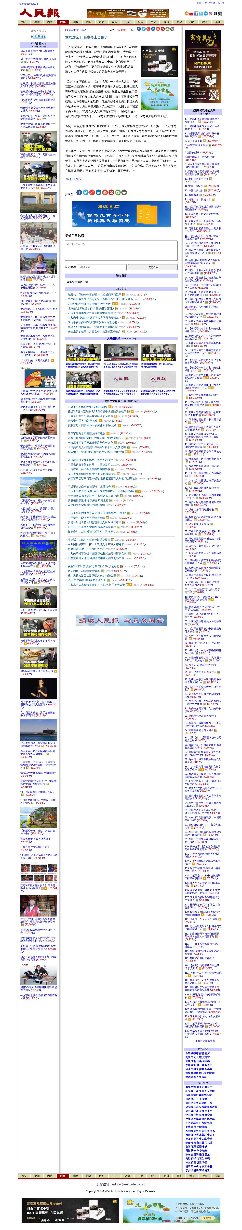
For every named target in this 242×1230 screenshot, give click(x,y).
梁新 (193, 1162)
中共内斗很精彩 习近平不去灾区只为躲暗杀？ (107, 317)
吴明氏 (197, 1103)
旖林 (193, 1150)
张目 (201, 1154)
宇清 (199, 1127)
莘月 (201, 1114)
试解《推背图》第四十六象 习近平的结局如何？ (109, 438)
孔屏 (207, 1053)
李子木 (197, 1077)
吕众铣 (208, 1114)
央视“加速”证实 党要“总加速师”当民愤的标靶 (106, 566)
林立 (188, 1162)
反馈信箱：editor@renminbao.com (121, 1184)
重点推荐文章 (39, 43)
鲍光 (188, 1142)
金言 (204, 1119)
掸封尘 (189, 1103)
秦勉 (188, 1087)
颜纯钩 (203, 1095)
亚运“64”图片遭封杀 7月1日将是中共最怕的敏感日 (112, 411)
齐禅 (193, 1158)
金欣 (188, 1053)
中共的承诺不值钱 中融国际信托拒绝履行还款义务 (110, 553)
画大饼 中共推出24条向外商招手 (100, 580)
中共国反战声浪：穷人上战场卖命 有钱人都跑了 (107, 544)
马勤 (188, 1158)
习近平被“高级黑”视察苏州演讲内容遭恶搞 (103, 322)
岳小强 (208, 1069)
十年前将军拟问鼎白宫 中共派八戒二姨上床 (106, 495)
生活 (140, 22)
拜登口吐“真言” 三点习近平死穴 (97, 549)
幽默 (75, 22)
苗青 (188, 1134)
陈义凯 (211, 1119)
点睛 (193, 1127)
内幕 (50, 22)
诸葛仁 (200, 1158)
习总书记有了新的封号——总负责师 (100, 464)
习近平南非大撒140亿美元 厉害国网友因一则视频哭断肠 (116, 491)
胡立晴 (211, 1073)
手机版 (212, 3)
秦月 (204, 1099)
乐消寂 (195, 1110)
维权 (192, 22)
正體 (205, 3)
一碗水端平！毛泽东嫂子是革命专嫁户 (102, 442)
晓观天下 (196, 1123)
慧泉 (204, 1127)
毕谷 (188, 1123)
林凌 (196, 1166)
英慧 (188, 1127)
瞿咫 (193, 1146)
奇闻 (101, 22)
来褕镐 (205, 1107)
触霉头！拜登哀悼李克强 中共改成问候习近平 (108, 294)
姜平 (196, 1138)
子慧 (209, 1166)
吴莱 (207, 1154)
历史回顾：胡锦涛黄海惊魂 (97, 571)
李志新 (189, 1114)
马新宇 (208, 1087)
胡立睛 (189, 1107)
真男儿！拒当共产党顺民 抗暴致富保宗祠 (105, 527)
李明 (193, 1061)
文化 (153, 22)
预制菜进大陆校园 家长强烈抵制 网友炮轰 (105, 425)
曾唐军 (213, 1107)
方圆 (209, 1103)
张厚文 (208, 1065)
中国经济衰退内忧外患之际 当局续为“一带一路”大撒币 (112, 299)
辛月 (201, 1110)
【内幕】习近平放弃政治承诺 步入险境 (103, 416)
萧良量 (200, 1142)
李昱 (188, 1065)
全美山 (211, 1091)
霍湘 (201, 1170)
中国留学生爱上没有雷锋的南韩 (100, 517)
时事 (63, 22)
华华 (199, 1150)
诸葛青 (189, 1166)
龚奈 (201, 1069)
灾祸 (114, 22)
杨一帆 (200, 1065)
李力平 (211, 1134)
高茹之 (203, 1134)
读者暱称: (70, 267)
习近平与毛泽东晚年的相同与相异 (100, 406)
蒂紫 (204, 1123)
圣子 (199, 1099)
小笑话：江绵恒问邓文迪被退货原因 (102, 539)
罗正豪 (195, 1091)
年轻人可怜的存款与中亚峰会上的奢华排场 (104, 327)
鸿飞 (212, 1130)
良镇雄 (197, 1119)
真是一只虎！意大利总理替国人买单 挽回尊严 (107, 522)
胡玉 (188, 1110)
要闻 (37, 22)
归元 (209, 1095)
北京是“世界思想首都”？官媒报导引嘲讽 (104, 308)
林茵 (204, 1103)
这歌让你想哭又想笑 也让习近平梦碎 (104, 303)
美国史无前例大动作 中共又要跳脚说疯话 (105, 473)
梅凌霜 (195, 1053)
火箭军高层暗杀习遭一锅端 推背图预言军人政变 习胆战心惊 (114, 478)
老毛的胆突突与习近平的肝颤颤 (97, 505)
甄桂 (209, 1123)
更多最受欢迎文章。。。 (208, 1041)
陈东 (188, 1154)
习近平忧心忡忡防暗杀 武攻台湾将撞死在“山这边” (109, 513)
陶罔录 (189, 1130)
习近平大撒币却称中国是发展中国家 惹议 (103, 313)
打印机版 (75, 179)
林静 (188, 1073)
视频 (205, 22)
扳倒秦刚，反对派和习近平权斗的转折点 (103, 531)
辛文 (193, 1057)
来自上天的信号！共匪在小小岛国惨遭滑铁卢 (107, 331)
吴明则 (197, 1130)
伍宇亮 (206, 1061)
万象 (127, 22)
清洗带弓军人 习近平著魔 (95, 420)
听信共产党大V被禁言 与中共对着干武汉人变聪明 (109, 447)
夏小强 (195, 1134)
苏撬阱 (195, 1154)
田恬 (188, 1150)
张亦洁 (205, 1130)
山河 (188, 1099)
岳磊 (199, 1146)
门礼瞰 (208, 1142)
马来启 (200, 1087)
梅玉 (207, 1170)
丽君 (201, 1053)
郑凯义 (195, 1069)
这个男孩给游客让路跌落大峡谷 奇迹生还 (105, 575)
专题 (166, 22)
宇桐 (196, 1114)
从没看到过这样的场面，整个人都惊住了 (102, 460)
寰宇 (179, 22)
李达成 (203, 1138)
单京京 (203, 1166)
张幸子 (203, 1091)
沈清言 (206, 1057)
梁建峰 (195, 1073)
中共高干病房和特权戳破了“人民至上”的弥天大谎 (111, 584)
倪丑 (199, 1162)
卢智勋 (189, 1119)
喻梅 (204, 1150)
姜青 (193, 1142)
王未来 (197, 1107)
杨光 (188, 1091)
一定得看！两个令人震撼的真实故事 (102, 469)
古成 (193, 1087)
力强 (199, 1061)
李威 (204, 1146)
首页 (24, 22)
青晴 (209, 1138)
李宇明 (208, 1110)
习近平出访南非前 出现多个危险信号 (102, 486)
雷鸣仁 (195, 1095)
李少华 (189, 1170)
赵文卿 (189, 1138)
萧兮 (193, 1065)
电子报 (220, 3)
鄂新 (188, 1146)
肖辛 (204, 1077)
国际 (88, 22)
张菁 (188, 1095)
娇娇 (196, 1170)
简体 (199, 3)
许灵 (204, 1162)
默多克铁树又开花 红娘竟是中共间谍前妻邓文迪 (107, 558)
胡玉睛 (203, 1073)
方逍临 (189, 1077)
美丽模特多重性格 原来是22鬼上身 (101, 500)
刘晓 (188, 1057)
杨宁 (193, 1099)
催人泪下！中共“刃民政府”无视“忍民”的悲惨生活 (110, 451)
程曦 (188, 1061)
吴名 (188, 1069)
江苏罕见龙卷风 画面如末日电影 (99, 433)
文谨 (199, 1057)
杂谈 (218, 22)
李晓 (207, 1158)
